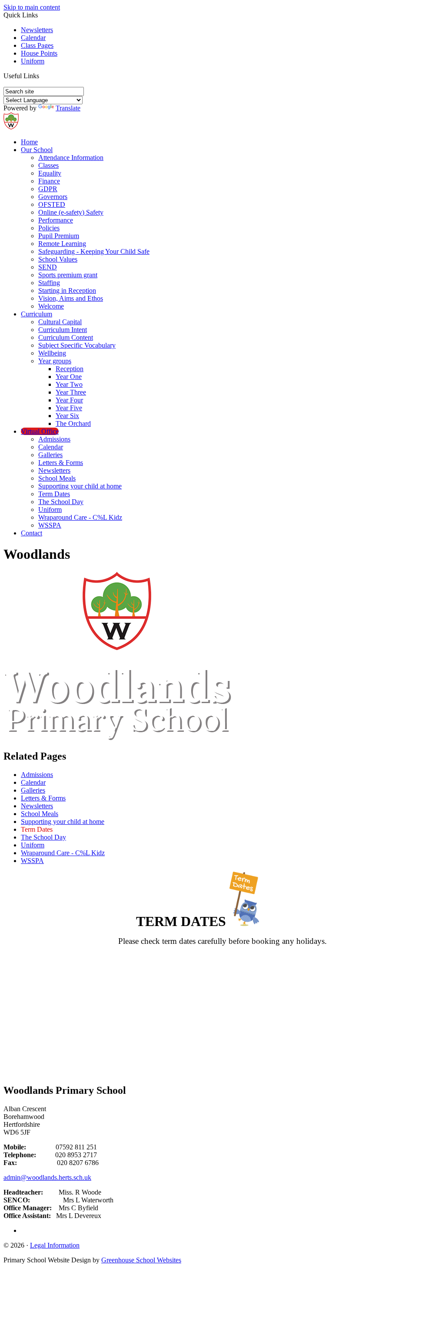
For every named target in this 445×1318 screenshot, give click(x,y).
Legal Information (55, 1245)
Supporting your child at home (80, 486)
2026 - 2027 (222, 994)
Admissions (54, 439)
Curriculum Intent (62, 329)
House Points (39, 53)
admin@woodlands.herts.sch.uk (47, 1177)
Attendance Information (70, 157)
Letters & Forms (60, 462)
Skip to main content (31, 7)
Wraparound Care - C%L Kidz (80, 517)
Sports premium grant (67, 275)
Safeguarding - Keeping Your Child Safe (93, 251)
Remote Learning (62, 243)
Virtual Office (40, 431)
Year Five (69, 408)
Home (29, 142)
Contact (31, 533)
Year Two (69, 384)
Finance (49, 181)
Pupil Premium (58, 235)
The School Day (60, 501)
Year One (69, 376)
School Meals (57, 478)
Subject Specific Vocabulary (77, 345)
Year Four (69, 400)
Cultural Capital (60, 321)
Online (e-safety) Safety (70, 212)
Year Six (67, 415)
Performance (55, 220)
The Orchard (73, 423)
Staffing (49, 282)
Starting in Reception (67, 290)
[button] (42, 75)
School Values (57, 259)
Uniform (32, 61)
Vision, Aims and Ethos (70, 298)
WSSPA (49, 525)
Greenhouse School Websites (141, 1260)
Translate (68, 108)
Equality (49, 173)
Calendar (33, 37)
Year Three (71, 392)
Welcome (51, 306)
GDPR (47, 189)
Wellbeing (52, 353)
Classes (48, 165)
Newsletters (37, 29)
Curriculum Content (65, 337)
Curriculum (36, 314)
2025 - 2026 (222, 974)
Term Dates (54, 494)
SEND (47, 267)
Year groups (54, 361)
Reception (69, 368)
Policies (49, 228)
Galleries (50, 454)
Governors (52, 196)
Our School (37, 149)
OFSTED (51, 204)
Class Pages (37, 45)
